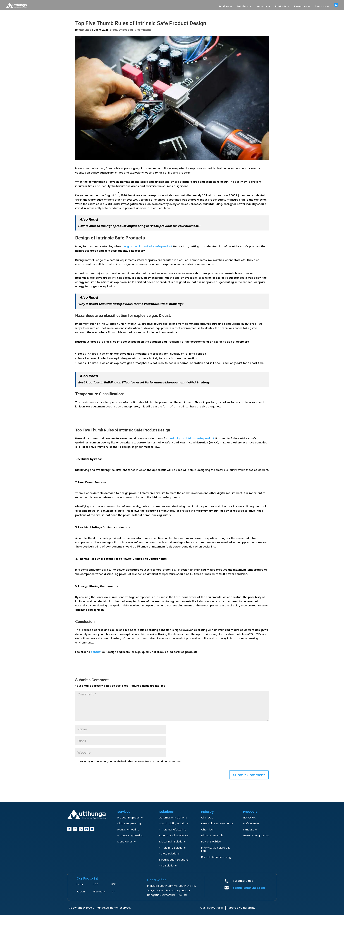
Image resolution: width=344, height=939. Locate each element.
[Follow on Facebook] (75, 829)
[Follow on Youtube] (92, 829)
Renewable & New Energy (217, 823)
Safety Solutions (169, 853)
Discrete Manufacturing (216, 857)
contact (96, 652)
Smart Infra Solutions (172, 847)
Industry (262, 6)
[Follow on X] (81, 829)
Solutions (243, 6)
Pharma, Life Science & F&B (215, 849)
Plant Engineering (128, 829)
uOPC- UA (249, 817)
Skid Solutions (168, 865)
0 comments (143, 30)
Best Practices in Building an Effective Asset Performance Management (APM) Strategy (144, 382)
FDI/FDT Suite (251, 823)
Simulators (250, 829)
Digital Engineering (129, 823)
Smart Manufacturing (172, 829)
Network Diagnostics (256, 835)
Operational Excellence (173, 835)
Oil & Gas (207, 817)
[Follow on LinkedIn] (69, 829)
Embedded (126, 30)
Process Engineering (130, 835)
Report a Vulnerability (241, 907)
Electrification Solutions (173, 859)
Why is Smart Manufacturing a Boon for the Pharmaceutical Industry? (130, 304)
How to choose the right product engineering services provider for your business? (139, 226)
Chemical (207, 829)
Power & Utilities (211, 841)
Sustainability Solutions (173, 823)
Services (224, 6)
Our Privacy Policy (211, 907)
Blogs (113, 30)
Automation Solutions (173, 817)
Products (280, 6)
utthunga (85, 30)
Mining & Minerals (212, 835)
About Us (320, 6)
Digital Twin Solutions (172, 841)
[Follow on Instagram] (86, 829)
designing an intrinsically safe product (147, 246)
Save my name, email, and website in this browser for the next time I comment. (131, 761)
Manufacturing (126, 841)
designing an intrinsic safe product (191, 438)
